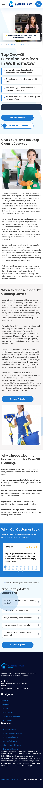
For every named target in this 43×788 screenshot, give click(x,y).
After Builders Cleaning (12, 745)
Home (5, 700)
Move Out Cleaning (10, 737)
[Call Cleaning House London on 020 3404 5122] (38, 4)
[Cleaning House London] (20, 4)
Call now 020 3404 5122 (18, 125)
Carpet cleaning (9, 729)
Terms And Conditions (11, 716)
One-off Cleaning (10, 741)
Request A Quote (17, 117)
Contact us (7, 720)
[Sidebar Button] (3, 4)
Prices (5, 708)
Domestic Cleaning (10, 749)
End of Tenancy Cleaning (12, 733)
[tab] (5, 567)
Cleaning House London (9, 779)
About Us (6, 704)
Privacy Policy (8, 712)
